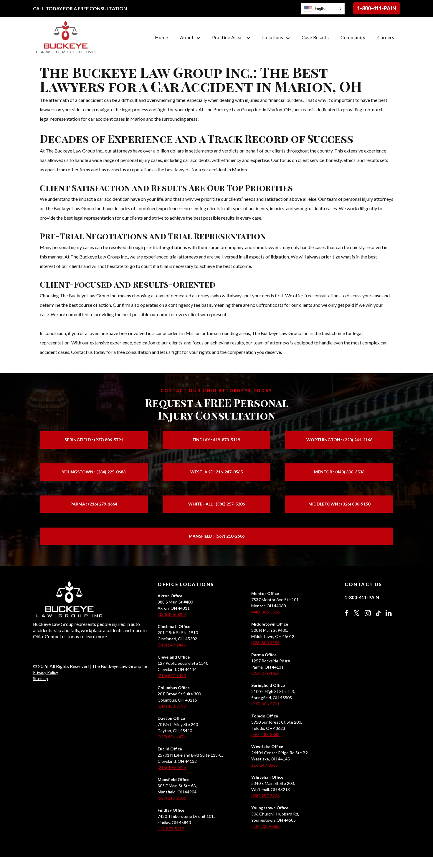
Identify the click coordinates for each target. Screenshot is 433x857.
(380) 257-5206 (265, 795)
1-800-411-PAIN (376, 8)
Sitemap (40, 678)
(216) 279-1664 (265, 673)
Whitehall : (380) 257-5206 (216, 503)
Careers (385, 37)
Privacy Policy (45, 672)
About (187, 37)
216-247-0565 (264, 765)
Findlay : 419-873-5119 (216, 439)
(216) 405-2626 (172, 767)
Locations (272, 37)
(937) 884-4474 (172, 736)
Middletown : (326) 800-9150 (339, 503)
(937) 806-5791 (265, 703)
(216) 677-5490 (172, 675)
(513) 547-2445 (172, 644)
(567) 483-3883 (265, 734)
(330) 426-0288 (172, 614)
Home (161, 37)
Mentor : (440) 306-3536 (339, 471)
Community (353, 37)
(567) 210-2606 (172, 797)
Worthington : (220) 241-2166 (339, 439)
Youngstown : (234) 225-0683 (93, 471)
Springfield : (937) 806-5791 (94, 439)
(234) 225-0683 (265, 826)
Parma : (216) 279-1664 (93, 503)
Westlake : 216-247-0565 (216, 471)
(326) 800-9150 (265, 642)
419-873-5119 (171, 828)
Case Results (315, 37)
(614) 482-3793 (172, 706)
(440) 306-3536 (265, 611)
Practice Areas (228, 37)
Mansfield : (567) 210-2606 (216, 535)
